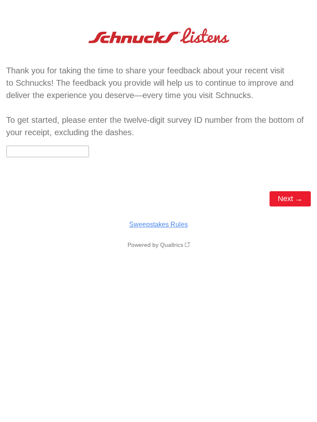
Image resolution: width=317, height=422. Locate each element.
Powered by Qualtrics (155, 244)
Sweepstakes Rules (158, 224)
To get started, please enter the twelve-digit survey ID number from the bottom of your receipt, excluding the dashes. (155, 101)
